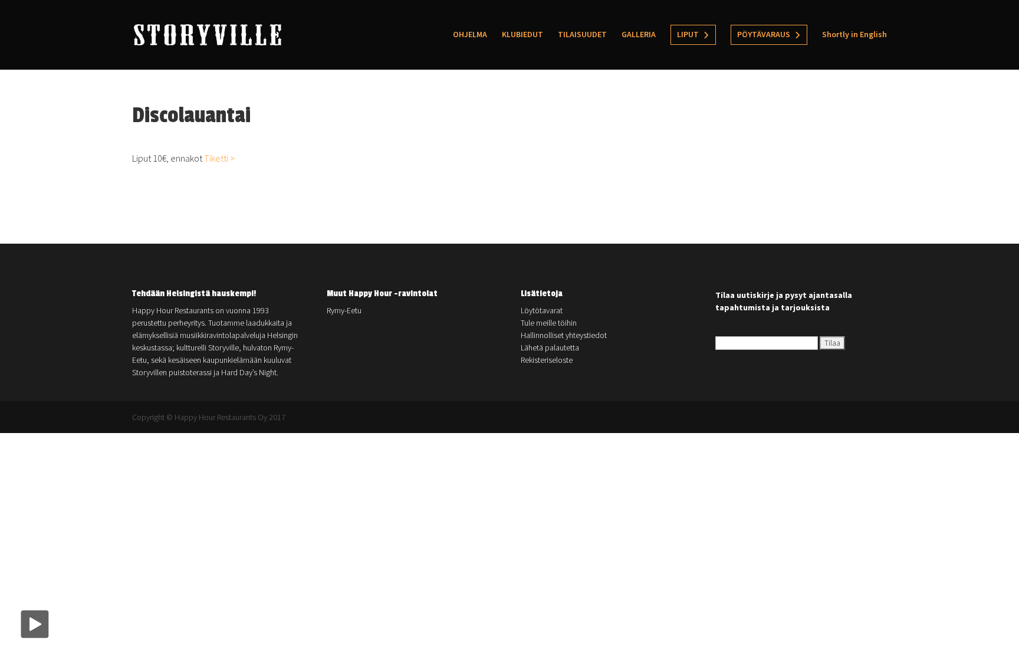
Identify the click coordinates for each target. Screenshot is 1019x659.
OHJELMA (470, 35)
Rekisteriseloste (547, 360)
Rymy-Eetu (344, 310)
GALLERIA (639, 35)
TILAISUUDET (582, 35)
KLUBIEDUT (522, 35)
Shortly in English (854, 35)
